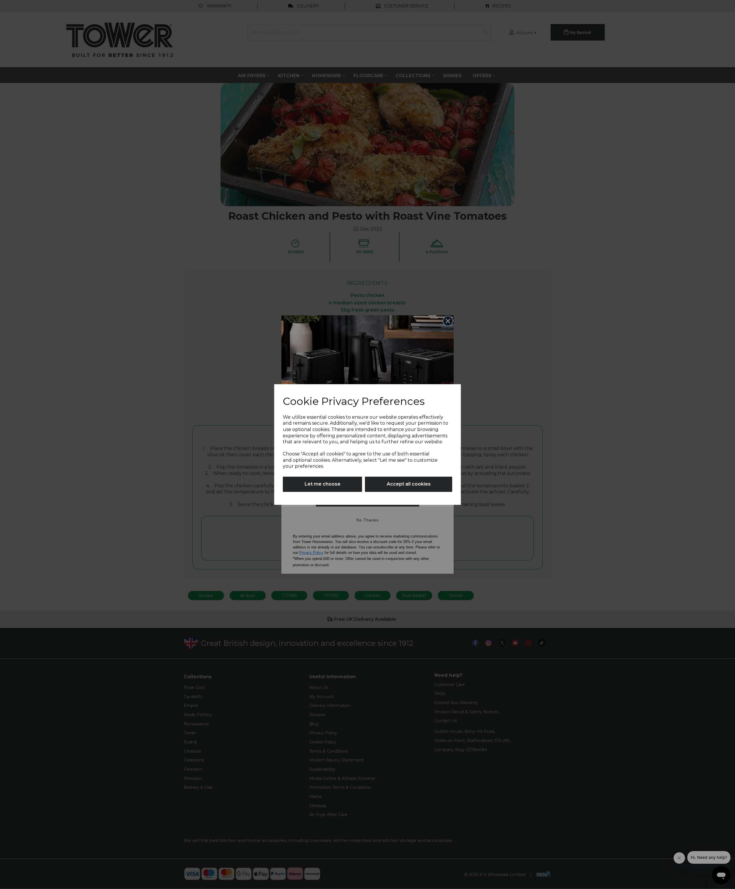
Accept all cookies (409, 484)
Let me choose (323, 484)
